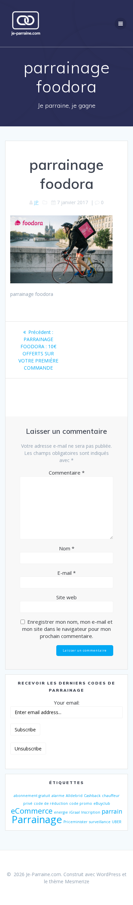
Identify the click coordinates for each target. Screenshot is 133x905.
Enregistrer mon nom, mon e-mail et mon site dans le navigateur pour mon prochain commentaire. (67, 628)
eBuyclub (101, 803)
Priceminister (75, 821)
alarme (57, 795)
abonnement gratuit (32, 795)
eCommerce (32, 810)
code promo (80, 803)
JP (36, 202)
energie (61, 812)
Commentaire (67, 472)
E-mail (66, 572)
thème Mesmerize (69, 881)
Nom (66, 548)
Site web (66, 597)
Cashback (92, 795)
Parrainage (37, 819)
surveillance (99, 821)
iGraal (74, 812)
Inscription (90, 812)
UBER (116, 821)
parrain (112, 811)
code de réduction (51, 803)
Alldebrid (74, 795)
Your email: (66, 702)
